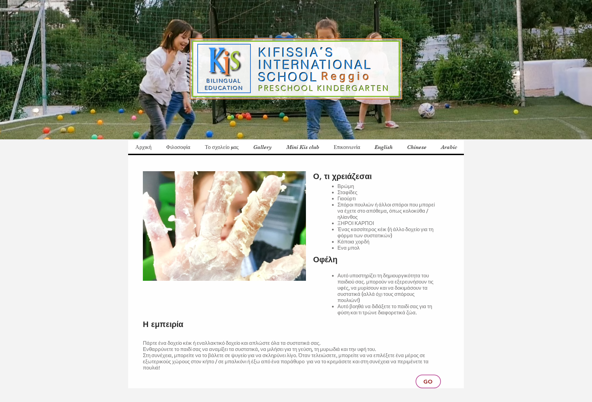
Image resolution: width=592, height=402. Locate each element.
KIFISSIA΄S (296, 52)
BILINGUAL (224, 81)
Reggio (349, 76)
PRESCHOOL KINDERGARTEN (324, 88)
